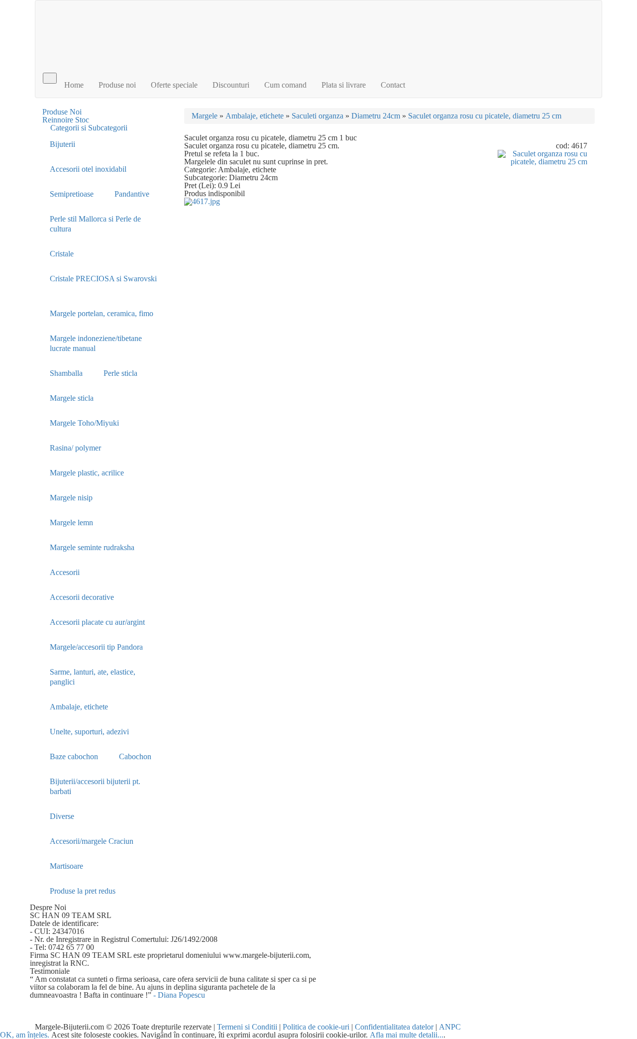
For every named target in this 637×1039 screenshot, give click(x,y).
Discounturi (230, 85)
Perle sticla (120, 373)
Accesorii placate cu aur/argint (97, 622)
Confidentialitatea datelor (394, 1027)
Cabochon (135, 756)
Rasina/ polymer (75, 448)
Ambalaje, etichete (79, 706)
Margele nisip (71, 497)
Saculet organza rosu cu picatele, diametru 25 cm (484, 116)
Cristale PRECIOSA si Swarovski (103, 278)
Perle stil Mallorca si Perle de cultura (95, 224)
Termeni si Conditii (247, 1027)
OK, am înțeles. (24, 1035)
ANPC (450, 1027)
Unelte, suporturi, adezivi (89, 731)
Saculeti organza (317, 116)
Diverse (62, 816)
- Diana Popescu (179, 995)
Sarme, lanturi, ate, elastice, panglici (92, 677)
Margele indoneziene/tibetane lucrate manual (96, 343)
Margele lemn (71, 522)
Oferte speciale (174, 85)
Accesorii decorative (82, 597)
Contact (393, 85)
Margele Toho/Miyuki (84, 423)
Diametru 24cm (375, 116)
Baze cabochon (74, 756)
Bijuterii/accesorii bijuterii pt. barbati (95, 786)
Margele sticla (72, 398)
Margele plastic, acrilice (87, 472)
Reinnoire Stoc (65, 119)
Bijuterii (62, 144)
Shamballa (66, 373)
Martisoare (66, 866)
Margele (204, 116)
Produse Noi (62, 112)
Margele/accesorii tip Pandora (96, 647)
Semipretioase (72, 194)
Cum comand (285, 85)
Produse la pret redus (82, 891)
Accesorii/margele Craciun (91, 841)
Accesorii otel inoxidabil (88, 169)
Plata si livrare (343, 85)
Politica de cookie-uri (316, 1027)
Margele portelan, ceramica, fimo (101, 313)
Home (74, 85)
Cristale (62, 253)
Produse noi (117, 85)
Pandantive (131, 194)
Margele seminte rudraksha (92, 547)
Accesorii (65, 572)
